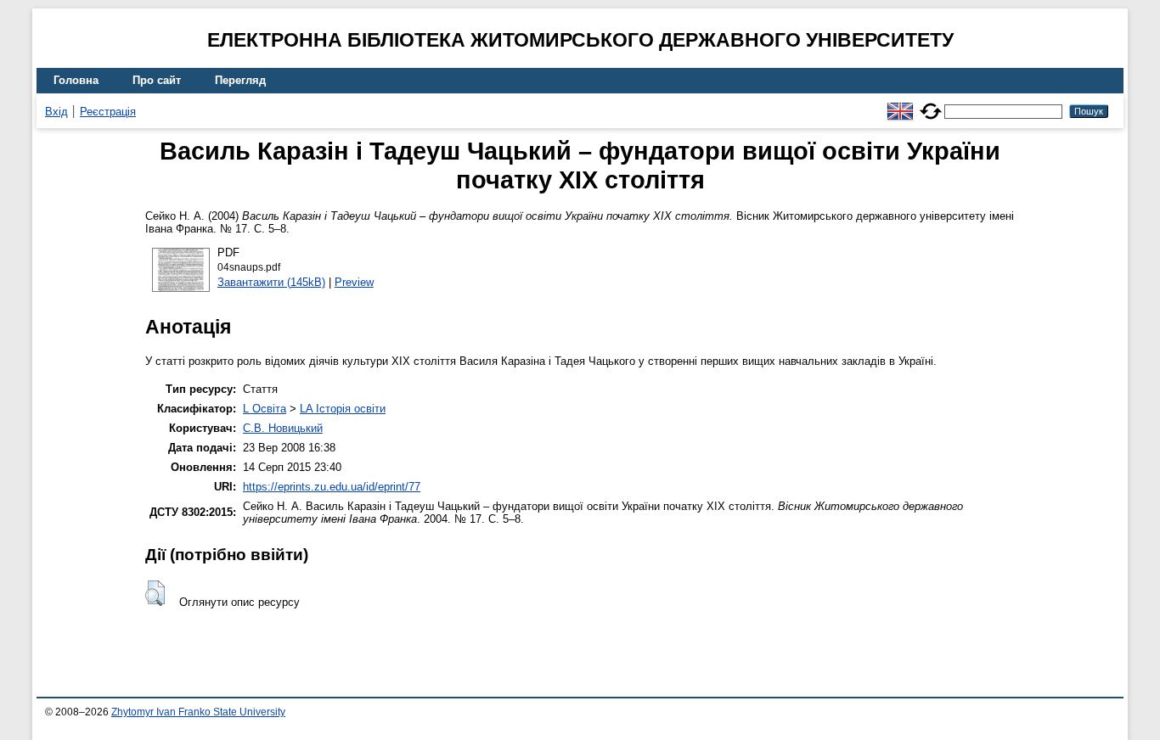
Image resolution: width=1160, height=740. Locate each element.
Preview (354, 282)
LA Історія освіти (343, 408)
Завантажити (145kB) (271, 282)
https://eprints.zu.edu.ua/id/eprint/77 (331, 486)
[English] (900, 104)
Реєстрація (108, 111)
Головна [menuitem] (76, 80)
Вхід (56, 111)
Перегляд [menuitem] (240, 80)
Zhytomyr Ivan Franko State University (198, 712)
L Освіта (264, 408)
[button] (155, 593)
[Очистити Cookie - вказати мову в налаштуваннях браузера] (930, 104)
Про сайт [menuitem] (156, 80)
